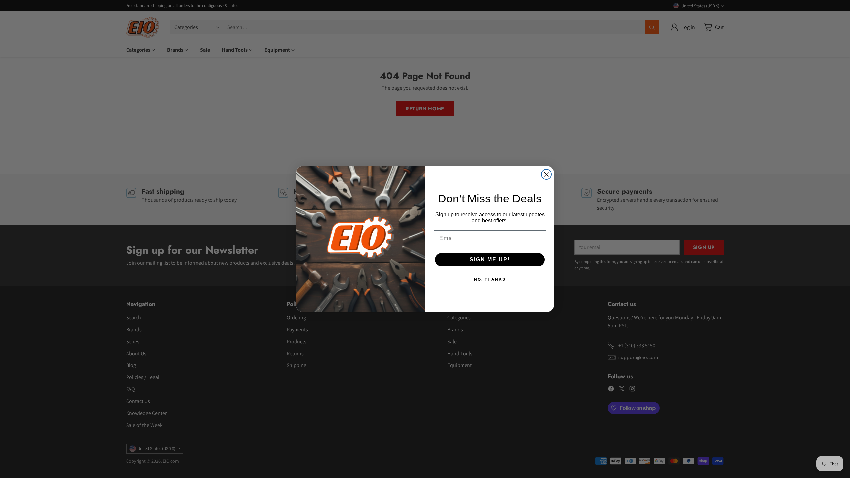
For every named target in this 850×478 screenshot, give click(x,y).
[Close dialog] (546, 174)
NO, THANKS (490, 279)
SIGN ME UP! (490, 259)
